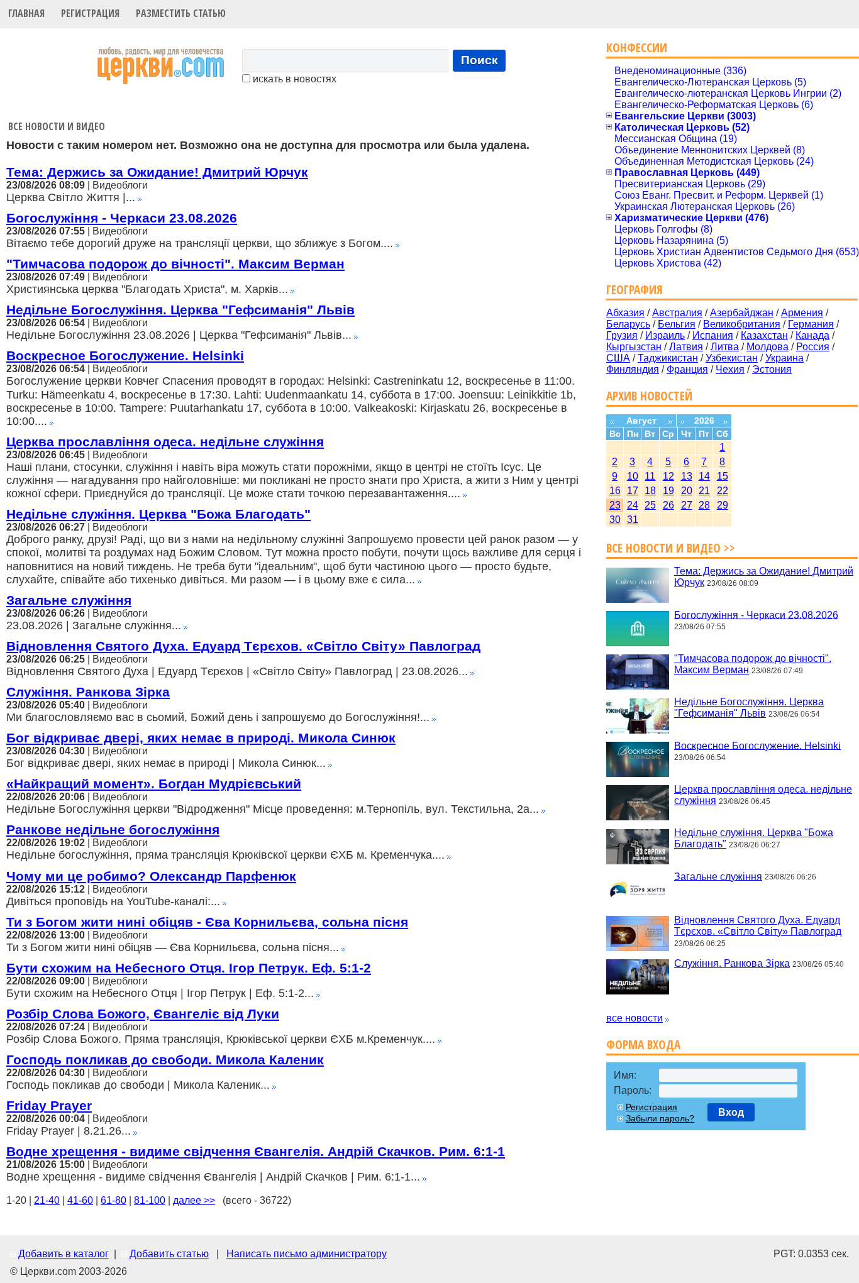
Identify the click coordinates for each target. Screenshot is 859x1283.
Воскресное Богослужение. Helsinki (125, 355)
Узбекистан (732, 358)
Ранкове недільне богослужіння (112, 829)
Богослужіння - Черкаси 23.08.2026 (121, 218)
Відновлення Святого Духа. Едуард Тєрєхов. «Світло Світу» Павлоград (243, 646)
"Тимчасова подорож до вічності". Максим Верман (175, 263)
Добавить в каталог (63, 1253)
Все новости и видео (56, 126)
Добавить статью (169, 1253)
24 (632, 505)
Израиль (665, 335)
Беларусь (628, 324)
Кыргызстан (634, 346)
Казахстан (764, 335)
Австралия (677, 312)
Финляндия (632, 369)
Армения (802, 312)
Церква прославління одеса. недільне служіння (165, 441)
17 (632, 490)
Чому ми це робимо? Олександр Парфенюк (151, 876)
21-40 (47, 1200)
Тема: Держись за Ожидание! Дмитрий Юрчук (157, 172)
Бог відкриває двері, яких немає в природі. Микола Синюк (201, 737)
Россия (812, 346)
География (634, 289)
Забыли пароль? (660, 1118)
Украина (784, 358)
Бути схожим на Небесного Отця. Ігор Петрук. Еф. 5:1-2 (188, 968)
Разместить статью (181, 13)
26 (668, 505)
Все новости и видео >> (670, 547)
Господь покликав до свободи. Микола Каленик (165, 1059)
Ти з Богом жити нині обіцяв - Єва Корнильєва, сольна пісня (207, 922)
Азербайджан (741, 312)
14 (704, 476)
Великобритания (741, 324)
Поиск (479, 60)
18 (650, 490)
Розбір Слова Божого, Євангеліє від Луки (142, 1013)
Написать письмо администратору (306, 1253)
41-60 (80, 1200)
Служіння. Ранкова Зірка (88, 692)
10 (632, 476)
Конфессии (636, 47)
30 (615, 519)
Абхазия (625, 312)
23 (615, 505)
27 (686, 505)
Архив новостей (649, 395)
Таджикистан (668, 358)
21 (704, 490)
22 (722, 490)
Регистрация (90, 13)
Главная (26, 13)
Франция (687, 369)
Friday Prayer (49, 1105)
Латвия (686, 346)
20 (686, 490)
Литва (725, 346)
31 (632, 519)
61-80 (113, 1200)
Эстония (772, 369)
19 (668, 490)
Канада (812, 335)
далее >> (194, 1200)
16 (615, 490)
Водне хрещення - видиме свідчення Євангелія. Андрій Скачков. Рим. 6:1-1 (255, 1151)
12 (668, 476)
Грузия (622, 335)
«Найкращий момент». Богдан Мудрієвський (153, 783)
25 (650, 505)
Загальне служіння (68, 600)
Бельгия (677, 324)
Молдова (767, 346)
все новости (634, 1018)
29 (722, 505)
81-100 (149, 1200)
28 (704, 505)
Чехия (730, 369)
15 (722, 476)
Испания (712, 335)
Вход (731, 1112)
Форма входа (643, 1044)
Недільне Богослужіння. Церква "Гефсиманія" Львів (180, 309)
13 (686, 476)
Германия (811, 324)
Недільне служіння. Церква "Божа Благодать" (158, 514)
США (618, 358)
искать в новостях (293, 79)
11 (650, 476)
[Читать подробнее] (139, 197)
